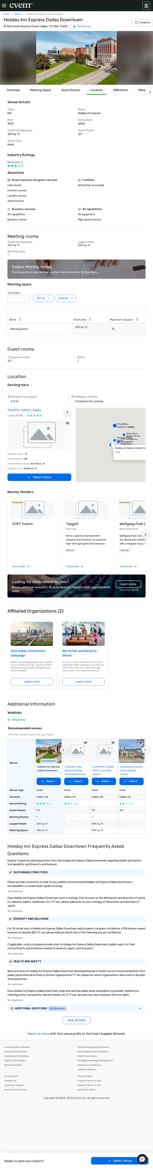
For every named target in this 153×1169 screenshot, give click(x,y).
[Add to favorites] (67, 423)
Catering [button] (124, 550)
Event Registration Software (93, 1051)
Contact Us (10, 1080)
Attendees (14, 293)
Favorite (144, 22)
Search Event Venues (15, 1051)
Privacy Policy (85, 1076)
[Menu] (4, 5)
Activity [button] (70, 550)
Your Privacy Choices (15, 1089)
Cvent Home (11, 1076)
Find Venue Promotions (16, 1056)
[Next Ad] (68, 412)
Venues (18, 14)
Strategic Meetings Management (95, 1060)
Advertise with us (87, 1089)
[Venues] (146, 6)
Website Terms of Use (89, 1085)
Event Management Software (93, 1047)
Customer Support (14, 1085)
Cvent (6, 14)
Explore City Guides (14, 1060)
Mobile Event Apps (87, 1056)
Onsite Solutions (13, 1065)
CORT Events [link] (22, 524)
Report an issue (38, 1034)
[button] (76, 58)
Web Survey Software (89, 1065)
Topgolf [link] (72, 524)
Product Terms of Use (89, 1080)
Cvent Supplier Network (17, 1047)
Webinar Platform (87, 1069)
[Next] (149, 91)
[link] (33, 510)
